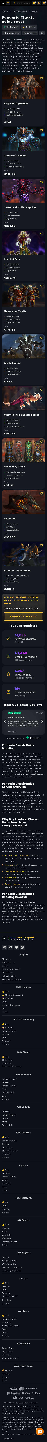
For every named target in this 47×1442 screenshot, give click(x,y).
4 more (5, 1044)
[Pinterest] (22, 947)
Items (4, 1089)
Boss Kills (7, 1235)
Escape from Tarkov (23, 1366)
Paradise (6, 1293)
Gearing (6, 1034)
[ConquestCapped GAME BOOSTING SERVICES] (4, 938)
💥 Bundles (7, 998)
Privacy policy (9, 976)
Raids (4, 1002)
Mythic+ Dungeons (11, 1005)
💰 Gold (6, 991)
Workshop (6, 1238)
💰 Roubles (7, 1370)
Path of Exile (23, 1107)
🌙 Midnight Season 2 (12, 995)
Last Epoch (23, 1311)
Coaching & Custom (11, 1271)
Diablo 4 (23, 1165)
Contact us (7, 972)
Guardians (7, 1300)
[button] (39, 3)
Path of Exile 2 (23, 1074)
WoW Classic (23, 1052)
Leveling (6, 1209)
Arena (5, 1329)
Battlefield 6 (23, 1343)
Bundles (6, 1173)
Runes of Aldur (9, 1079)
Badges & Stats (9, 1260)
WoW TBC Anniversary (23, 1019)
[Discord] (4, 947)
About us (6, 959)
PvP (4, 1008)
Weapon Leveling (10, 1358)
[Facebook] (10, 947)
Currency (6, 1082)
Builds (5, 1118)
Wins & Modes (9, 1264)
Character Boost (9, 1151)
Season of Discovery (12, 1067)
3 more (5, 1190)
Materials (6, 1183)
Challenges (7, 1147)
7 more (5, 1012)
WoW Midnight (23, 987)
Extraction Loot (9, 1241)
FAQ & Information (11, 969)
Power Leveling (9, 1031)
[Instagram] (16, 947)
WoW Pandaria (23, 1132)
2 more (5, 1099)
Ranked (5, 1257)
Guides (5, 966)
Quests (5, 1377)
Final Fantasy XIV (23, 1198)
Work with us (8, 962)
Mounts (5, 1212)
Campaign (6, 1355)
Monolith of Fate (10, 1326)
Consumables (8, 1092)
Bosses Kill (7, 1125)
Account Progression (12, 1267)
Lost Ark (23, 1278)
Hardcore (6, 1063)
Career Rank (8, 1348)
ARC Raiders (23, 1220)
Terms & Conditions (11, 979)
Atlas (4, 1122)
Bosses (5, 1096)
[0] (34, 3)
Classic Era (7, 1060)
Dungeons (7, 1041)
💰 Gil (5, 1202)
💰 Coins (6, 1224)
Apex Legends (23, 1252)
